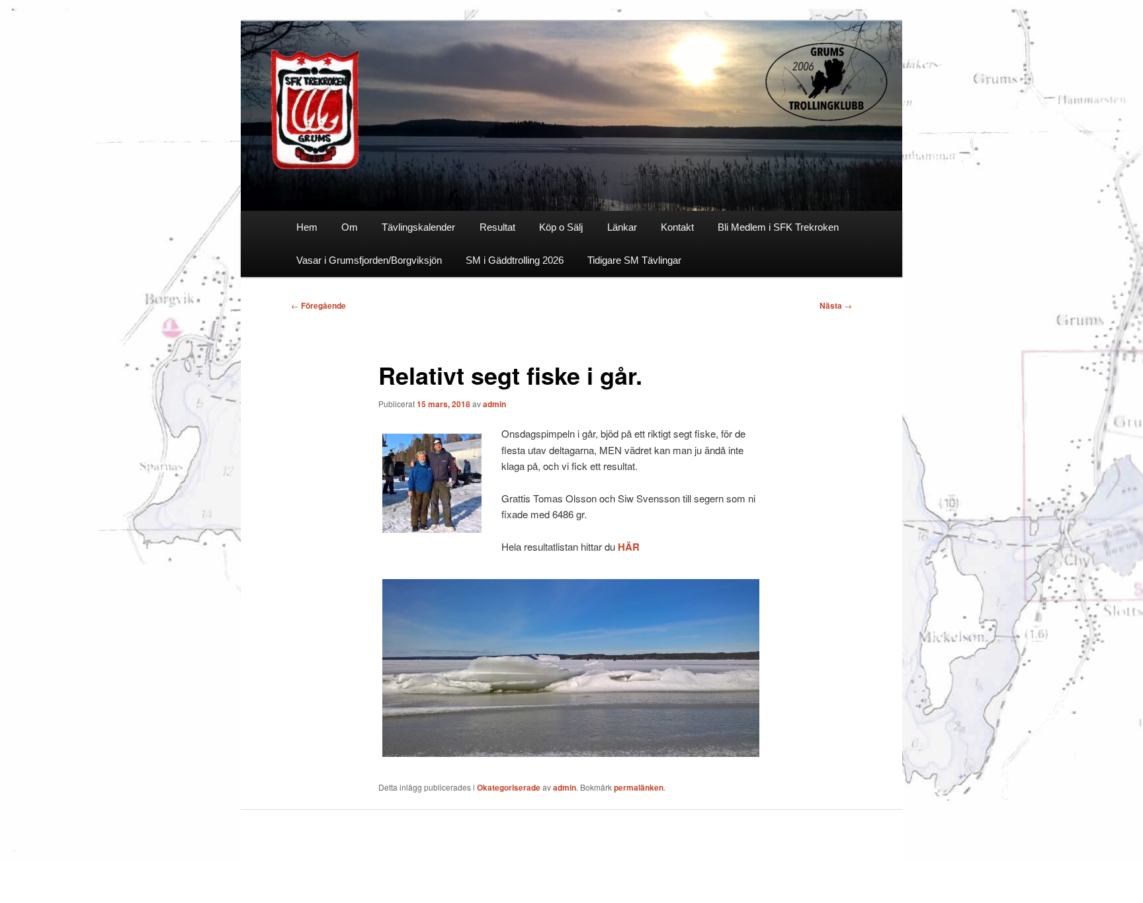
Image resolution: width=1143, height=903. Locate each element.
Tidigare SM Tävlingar (634, 260)
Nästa (836, 305)
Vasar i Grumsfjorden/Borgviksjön (369, 260)
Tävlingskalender (418, 227)
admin (494, 404)
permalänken (638, 787)
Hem (307, 227)
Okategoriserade (508, 787)
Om (349, 227)
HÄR (629, 546)
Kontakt (677, 227)
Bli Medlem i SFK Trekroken (778, 227)
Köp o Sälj (561, 227)
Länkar (622, 227)
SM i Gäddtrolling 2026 (515, 260)
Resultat (497, 227)
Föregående (318, 305)
